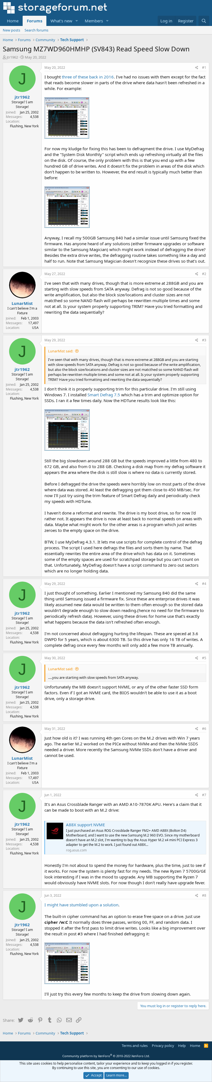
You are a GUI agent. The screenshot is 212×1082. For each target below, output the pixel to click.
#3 (204, 340)
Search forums (36, 30)
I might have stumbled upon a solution (81, 904)
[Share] (196, 68)
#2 (204, 273)
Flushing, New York (24, 126)
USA (35, 327)
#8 (204, 895)
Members (94, 20)
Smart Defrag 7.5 (104, 394)
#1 (204, 67)
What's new (61, 20)
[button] (77, 21)
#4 (204, 583)
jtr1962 (12, 57)
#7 (204, 795)
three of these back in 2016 (88, 77)
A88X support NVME (85, 824)
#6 (204, 728)
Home (12, 20)
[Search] (203, 21)
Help (182, 1045)
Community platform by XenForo (106, 1056)
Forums (34, 20)
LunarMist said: (60, 351)
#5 (204, 658)
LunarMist (22, 303)
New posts (11, 30)
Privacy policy (163, 1045)
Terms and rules (135, 1045)
